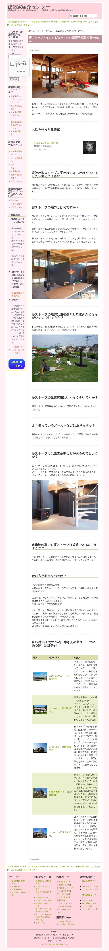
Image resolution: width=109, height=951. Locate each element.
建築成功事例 (17, 889)
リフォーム (69, 888)
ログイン (27, 25)
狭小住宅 (60, 888)
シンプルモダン (63, 897)
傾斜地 (67, 884)
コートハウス (66, 909)
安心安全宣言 (16, 25)
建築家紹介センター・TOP (19, 21)
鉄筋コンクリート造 (64, 903)
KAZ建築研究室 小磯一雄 (46, 143)
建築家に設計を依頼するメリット (16, 115)
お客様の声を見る (16, 364)
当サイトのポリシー (90, 886)
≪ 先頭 (16, 347)
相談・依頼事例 (77, 866)
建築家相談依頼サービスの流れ (45, 21)
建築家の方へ (65, 921)
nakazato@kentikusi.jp (58, 944)
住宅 (58, 891)
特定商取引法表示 (89, 903)
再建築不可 (61, 900)
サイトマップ (29, 870)
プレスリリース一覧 (90, 909)
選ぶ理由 (14, 200)
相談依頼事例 (76, 21)
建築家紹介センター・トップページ (16, 99)
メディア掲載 (87, 906)
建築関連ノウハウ (43, 897)
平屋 (58, 909)
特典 (12, 164)
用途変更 (68, 906)
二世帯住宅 (65, 891)
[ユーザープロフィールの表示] (89, 153)
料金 (85, 21)
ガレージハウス (63, 894)
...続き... (60, 912)
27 (23, 350)
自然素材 (60, 884)
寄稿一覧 (39, 920)
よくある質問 (16, 204)
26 (19, 350)
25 (15, 350)
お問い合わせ (16, 181)
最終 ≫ (17, 353)
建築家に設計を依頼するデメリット (16, 124)
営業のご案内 (87, 900)
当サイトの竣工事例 (43, 900)
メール (12, 53)
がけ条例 (60, 906)
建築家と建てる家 (64, 881)
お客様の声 (64, 21)
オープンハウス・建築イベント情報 (43, 909)
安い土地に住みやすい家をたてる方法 (43, 915)
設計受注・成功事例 (66, 924)
